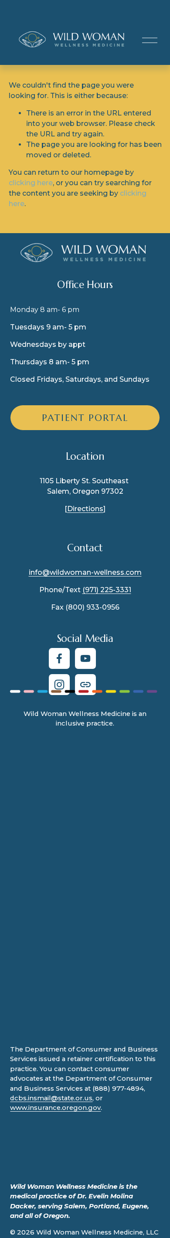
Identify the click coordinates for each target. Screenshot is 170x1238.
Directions (85, 509)
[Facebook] (59, 658)
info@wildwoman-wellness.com (85, 572)
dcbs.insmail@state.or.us (51, 1098)
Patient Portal (85, 418)
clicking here (31, 183)
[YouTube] (85, 658)
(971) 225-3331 (106, 590)
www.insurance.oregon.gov (55, 1108)
